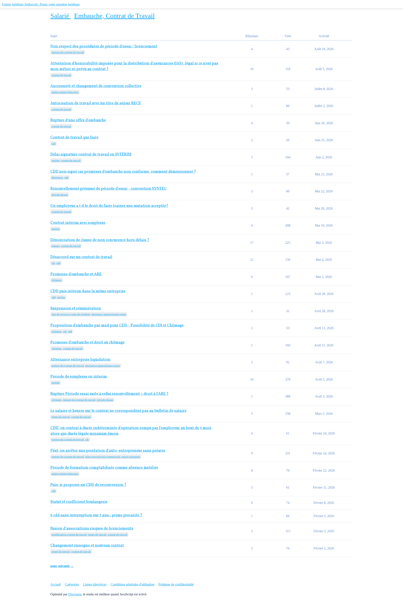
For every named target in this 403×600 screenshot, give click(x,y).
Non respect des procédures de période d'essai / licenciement (103, 46)
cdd (53, 143)
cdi (53, 263)
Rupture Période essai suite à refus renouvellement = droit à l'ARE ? (109, 394)
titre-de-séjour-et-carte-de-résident (70, 314)
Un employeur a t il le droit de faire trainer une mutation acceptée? (109, 206)
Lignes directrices (94, 584)
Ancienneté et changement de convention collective (95, 86)
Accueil (55, 584)
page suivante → (62, 566)
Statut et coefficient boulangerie (78, 502)
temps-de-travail (60, 416)
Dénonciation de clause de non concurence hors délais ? (99, 240)
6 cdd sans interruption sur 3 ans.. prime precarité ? (96, 515)
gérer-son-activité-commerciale (102, 456)
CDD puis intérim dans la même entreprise (88, 291)
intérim (55, 160)
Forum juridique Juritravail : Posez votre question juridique (41, 4)
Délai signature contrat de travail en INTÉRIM (90, 154)
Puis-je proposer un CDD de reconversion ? (88, 485)
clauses (55, 245)
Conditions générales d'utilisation (132, 584)
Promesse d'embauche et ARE (76, 274)
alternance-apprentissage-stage (108, 314)
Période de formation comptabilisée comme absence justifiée (104, 467)
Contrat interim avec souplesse (77, 223)
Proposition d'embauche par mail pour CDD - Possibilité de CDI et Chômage (117, 325)
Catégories (72, 584)
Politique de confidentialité (176, 584)
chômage (56, 280)
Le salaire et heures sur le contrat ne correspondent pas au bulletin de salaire (118, 410)
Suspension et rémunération (75, 308)
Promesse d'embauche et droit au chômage (87, 342)
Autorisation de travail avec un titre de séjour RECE (95, 103)
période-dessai (59, 194)
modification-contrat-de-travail (69, 534)
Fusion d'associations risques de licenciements (91, 528)
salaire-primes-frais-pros (65, 92)
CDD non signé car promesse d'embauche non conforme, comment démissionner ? (123, 171)
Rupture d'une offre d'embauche (78, 120)
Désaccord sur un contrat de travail (81, 257)
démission (57, 177)
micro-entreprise (131, 456)
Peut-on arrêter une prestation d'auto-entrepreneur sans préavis (107, 450)
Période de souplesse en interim (78, 376)
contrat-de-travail (61, 75)
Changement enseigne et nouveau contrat (87, 545)
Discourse (74, 594)
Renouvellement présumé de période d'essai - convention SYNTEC (108, 188)
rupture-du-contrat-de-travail (67, 52)
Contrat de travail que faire (74, 137)
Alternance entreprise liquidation (80, 359)
